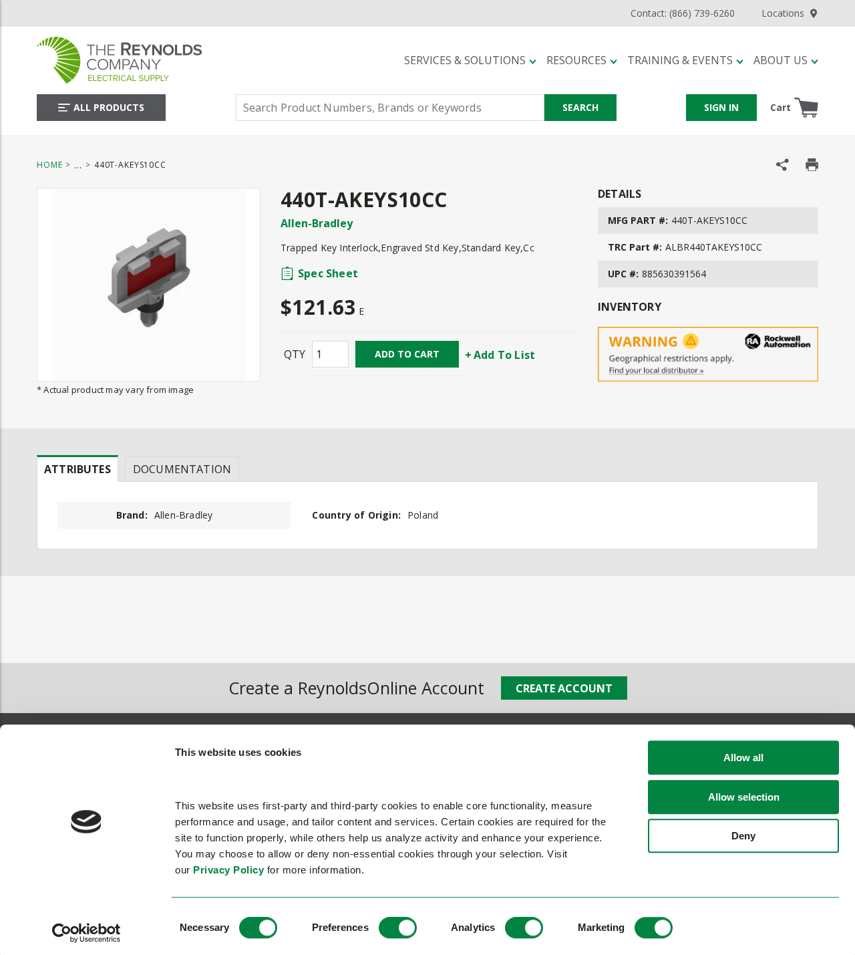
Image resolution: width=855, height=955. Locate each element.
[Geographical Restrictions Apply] (708, 354)
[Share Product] (782, 164)
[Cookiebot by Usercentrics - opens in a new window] (86, 933)
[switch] (398, 927)
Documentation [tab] (182, 469)
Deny (743, 836)
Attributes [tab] (77, 469)
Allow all (743, 758)
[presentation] (77, 468)
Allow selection (744, 797)
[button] (470, 60)
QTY (294, 354)
